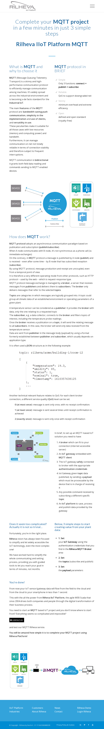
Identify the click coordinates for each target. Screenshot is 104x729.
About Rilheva (39, 711)
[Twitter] (84, 725)
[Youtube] (93, 725)
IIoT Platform (16, 707)
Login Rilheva (84, 711)
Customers (37, 707)
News (57, 707)
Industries (14, 711)
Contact (58, 711)
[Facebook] (89, 725)
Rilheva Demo (84, 707)
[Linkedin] (80, 725)
